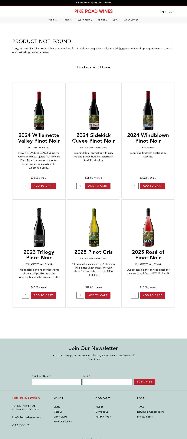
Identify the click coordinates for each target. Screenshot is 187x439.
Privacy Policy (145, 416)
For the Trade (103, 416)
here (121, 48)
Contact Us (131, 20)
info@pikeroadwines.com (26, 417)
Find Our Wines (63, 421)
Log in (163, 11)
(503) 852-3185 (21, 425)
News (116, 20)
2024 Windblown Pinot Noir (148, 138)
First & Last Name (40, 376)
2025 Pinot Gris (93, 252)
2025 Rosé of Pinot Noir (148, 255)
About (99, 406)
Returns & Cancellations (150, 411)
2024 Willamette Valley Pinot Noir (39, 138)
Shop (57, 406)
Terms (140, 406)
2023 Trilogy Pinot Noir (39, 255)
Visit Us (58, 411)
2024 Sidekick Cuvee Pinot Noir (93, 138)
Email (85, 376)
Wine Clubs (60, 416)
